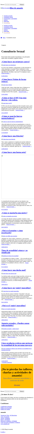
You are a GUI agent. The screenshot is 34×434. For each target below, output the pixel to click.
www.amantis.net (5, 424)
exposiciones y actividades (10, 18)
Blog (4, 37)
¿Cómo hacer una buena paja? (13, 152)
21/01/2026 (4, 94)
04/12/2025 (4, 227)
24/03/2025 (4, 339)
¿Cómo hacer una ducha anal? (13, 270)
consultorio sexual (8, 17)
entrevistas (6, 21)
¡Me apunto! (17, 385)
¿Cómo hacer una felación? (12, 136)
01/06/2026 (4, 76)
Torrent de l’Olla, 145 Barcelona (9, 415)
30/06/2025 (4, 247)
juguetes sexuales (8, 15)
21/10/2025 (4, 132)
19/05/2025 (4, 284)
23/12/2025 (4, 112)
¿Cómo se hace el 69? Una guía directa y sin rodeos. (13, 99)
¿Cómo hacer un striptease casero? (15, 62)
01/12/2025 (4, 209)
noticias (6, 20)
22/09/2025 (4, 149)
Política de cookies (5, 409)
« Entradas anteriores (6, 362)
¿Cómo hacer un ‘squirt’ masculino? (16, 288)
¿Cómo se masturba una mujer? (14, 213)
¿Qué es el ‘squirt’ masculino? (13, 306)
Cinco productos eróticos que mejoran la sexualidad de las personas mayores (16, 344)
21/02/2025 (4, 361)
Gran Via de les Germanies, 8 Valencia (10, 422)
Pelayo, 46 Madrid (5, 419)
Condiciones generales (6, 406)
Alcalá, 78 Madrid (5, 418)
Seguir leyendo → (6, 73)
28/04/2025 (4, 320)
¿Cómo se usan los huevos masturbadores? (11, 117)
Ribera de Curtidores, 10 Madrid (9, 421)
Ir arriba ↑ (3, 432)
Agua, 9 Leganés (5, 416)
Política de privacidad (6, 408)
